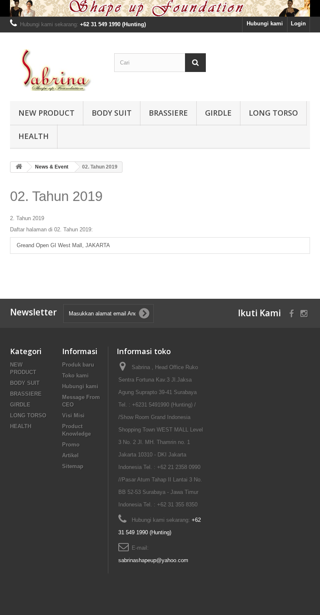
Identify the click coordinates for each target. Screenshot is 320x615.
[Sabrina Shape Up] (56, 70)
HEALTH (33, 136)
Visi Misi (73, 415)
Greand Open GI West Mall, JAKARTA (63, 245)
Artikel (70, 455)
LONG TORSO (273, 113)
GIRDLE (218, 113)
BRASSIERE (168, 113)
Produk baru (78, 365)
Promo (71, 444)
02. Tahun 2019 (56, 196)
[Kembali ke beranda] (19, 167)
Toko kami (75, 375)
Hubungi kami (265, 23)
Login (298, 23)
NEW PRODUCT (46, 113)
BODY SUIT (112, 113)
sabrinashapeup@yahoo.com (153, 560)
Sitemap (72, 466)
